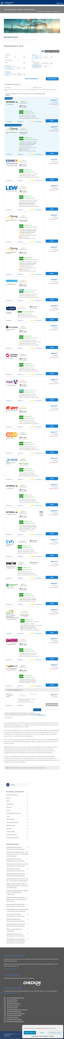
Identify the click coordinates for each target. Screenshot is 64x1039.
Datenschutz (13, 969)
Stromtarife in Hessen (12, 1007)
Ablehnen (42, 1032)
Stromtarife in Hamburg (13, 1005)
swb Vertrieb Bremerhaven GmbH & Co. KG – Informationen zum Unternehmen (17, 879)
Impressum (51, 1036)
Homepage (40, 11)
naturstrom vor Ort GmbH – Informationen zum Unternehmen (15, 915)
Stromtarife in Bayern (12, 1000)
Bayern (8, 798)
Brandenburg (10, 804)
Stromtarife (21, 730)
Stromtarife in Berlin (12, 1001)
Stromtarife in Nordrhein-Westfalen (16, 1013)
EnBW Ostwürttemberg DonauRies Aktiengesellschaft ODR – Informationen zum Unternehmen (17, 885)
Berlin (8, 801)
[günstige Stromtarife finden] (7, 3)
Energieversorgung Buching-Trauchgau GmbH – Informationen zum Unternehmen (16, 892)
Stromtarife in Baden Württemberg (15, 998)
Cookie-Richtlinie (35, 1036)
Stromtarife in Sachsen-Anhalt (14, 1019)
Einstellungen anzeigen (55, 1032)
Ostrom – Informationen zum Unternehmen (14, 930)
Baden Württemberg (12, 795)
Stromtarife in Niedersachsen (14, 1011)
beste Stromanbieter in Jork (16, 767)
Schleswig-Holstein (47, 11)
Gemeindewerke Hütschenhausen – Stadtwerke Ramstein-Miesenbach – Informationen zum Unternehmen (16, 940)
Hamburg (9, 807)
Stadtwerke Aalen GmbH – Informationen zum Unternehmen (15, 870)
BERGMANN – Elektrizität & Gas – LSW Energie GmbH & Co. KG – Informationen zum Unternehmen (17, 854)
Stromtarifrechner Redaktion (12, 39)
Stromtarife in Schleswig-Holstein (15, 1021)
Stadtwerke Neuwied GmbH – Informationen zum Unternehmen (15, 848)
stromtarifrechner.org (18, 1034)
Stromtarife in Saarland (12, 1017)
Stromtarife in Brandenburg (13, 1003)
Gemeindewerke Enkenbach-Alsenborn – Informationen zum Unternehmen (17, 865)
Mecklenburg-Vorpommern (13, 813)
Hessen (8, 810)
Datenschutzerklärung (44, 1036)
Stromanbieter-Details (12, 837)
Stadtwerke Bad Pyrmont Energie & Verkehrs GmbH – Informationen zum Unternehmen (16, 899)
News (8, 816)
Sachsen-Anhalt (10, 831)
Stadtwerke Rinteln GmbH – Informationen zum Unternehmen (15, 860)
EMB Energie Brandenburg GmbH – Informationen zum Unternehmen (16, 874)
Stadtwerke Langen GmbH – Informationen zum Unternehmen (15, 920)
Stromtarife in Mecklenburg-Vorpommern (17, 1009)
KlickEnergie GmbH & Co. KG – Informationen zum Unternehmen (15, 935)
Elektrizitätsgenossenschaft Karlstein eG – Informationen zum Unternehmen (17, 910)
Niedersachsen (10, 819)
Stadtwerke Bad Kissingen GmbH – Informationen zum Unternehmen (15, 905)
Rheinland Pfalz (10, 825)
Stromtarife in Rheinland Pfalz (14, 1015)
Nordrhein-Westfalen (12, 822)
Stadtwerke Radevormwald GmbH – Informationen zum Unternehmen (16, 925)
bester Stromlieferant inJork (30, 767)
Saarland (8, 828)
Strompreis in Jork (41, 767)
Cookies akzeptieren (30, 1032)
